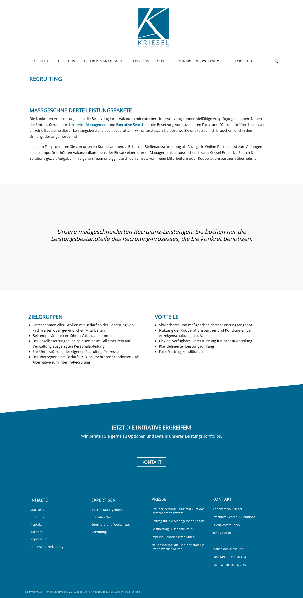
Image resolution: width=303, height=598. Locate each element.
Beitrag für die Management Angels (178, 521)
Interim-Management (90, 124)
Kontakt (151, 462)
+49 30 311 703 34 (233, 557)
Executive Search (149, 61)
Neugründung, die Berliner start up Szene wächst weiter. (178, 547)
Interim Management (104, 61)
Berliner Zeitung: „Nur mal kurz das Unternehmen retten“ (178, 511)
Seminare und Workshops (199, 61)
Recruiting (243, 61)
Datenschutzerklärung (46, 547)
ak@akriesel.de (232, 549)
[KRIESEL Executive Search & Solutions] (151, 27)
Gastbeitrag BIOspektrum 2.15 (174, 529)
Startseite (39, 61)
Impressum (38, 539)
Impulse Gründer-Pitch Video (173, 537)
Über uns (66, 61)
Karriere (36, 532)
